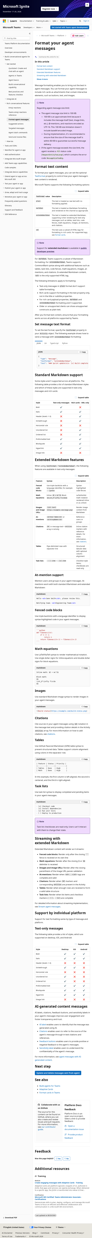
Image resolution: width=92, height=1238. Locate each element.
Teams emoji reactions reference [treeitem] (18, 113)
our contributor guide (47, 1128)
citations (83, 541)
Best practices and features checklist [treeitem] (16, 93)
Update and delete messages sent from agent (58, 1073)
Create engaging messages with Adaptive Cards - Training (59, 1183)
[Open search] (80, 21)
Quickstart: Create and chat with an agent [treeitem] (18, 69)
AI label (42, 1024)
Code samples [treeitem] (10, 167)
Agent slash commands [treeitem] (18, 132)
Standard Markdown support (48, 69)
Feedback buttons (47, 1041)
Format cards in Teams (49, 1092)
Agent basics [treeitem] (14, 80)
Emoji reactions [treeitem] (15, 108)
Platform (60, 35)
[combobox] (16, 38)
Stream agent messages (49, 906)
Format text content (44, 66)
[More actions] (88, 36)
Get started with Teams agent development (70, 27)
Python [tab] (65, 343)
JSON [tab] (39, 343)
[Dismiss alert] (87, 5)
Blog (34, 1233)
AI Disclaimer (7, 1233)
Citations (43, 1031)
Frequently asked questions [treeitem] (16, 201)
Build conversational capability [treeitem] (17, 85)
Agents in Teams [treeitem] (15, 75)
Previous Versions (22, 1233)
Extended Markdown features (48, 72)
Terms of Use (7, 1236)
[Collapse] (30, 33)
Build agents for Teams (49, 1086)
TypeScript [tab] (54, 343)
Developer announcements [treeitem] (15, 52)
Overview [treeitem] (8, 48)
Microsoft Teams (48, 35)
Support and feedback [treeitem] (14, 210)
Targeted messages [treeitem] (16, 128)
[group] (62, 361)
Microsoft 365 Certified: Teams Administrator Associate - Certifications (58, 1198)
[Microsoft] (4, 21)
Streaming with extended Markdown (51, 75)
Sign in (86, 21)
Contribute (45, 1233)
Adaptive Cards (46, 1089)
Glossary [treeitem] (8, 205)
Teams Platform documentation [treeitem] (17, 43)
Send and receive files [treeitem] (17, 137)
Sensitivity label (46, 1048)
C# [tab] (45, 343)
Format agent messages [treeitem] (19, 119)
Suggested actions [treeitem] (16, 124)
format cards (60, 235)
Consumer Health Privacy (72, 1233)
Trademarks (20, 1236)
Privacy (55, 1233)
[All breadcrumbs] (37, 36)
